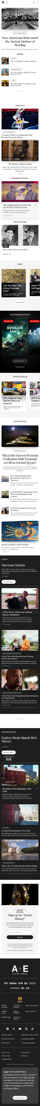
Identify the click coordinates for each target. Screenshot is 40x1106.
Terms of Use (29, 1077)
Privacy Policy (12, 1088)
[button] (4, 783)
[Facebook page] (7, 1029)
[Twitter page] (14, 1029)
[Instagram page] (26, 1029)
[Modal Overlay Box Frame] (20, 919)
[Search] (34, 2)
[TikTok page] (32, 1029)
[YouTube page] (20, 1029)
